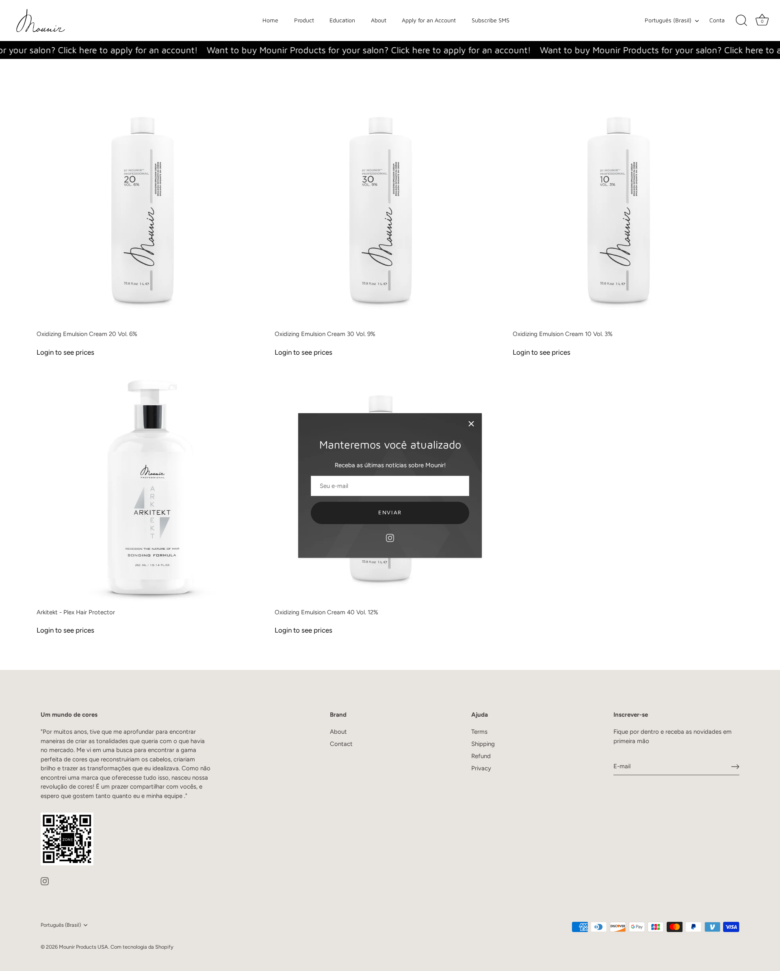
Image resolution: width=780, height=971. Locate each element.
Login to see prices (65, 352)
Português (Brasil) (668, 20)
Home (270, 20)
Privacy (481, 768)
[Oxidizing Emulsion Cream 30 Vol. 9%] (390, 210)
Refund (481, 756)
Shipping (483, 744)
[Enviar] (735, 767)
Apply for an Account (429, 20)
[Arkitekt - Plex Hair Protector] (151, 489)
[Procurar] (741, 21)
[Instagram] (390, 537)
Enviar (390, 512)
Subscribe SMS (490, 20)
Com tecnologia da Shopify (141, 947)
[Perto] (471, 424)
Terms (479, 731)
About (378, 20)
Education (342, 20)
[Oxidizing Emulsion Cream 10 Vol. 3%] (628, 210)
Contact (341, 744)
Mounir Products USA (83, 947)
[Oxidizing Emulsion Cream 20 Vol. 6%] (151, 210)
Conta (717, 20)
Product (304, 20)
